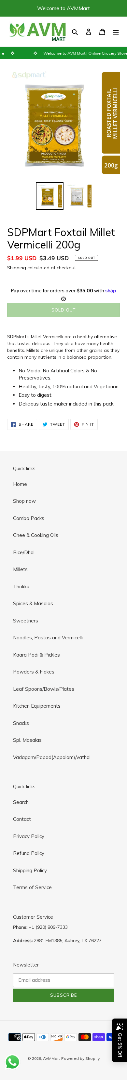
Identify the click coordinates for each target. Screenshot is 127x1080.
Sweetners (25, 621)
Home (20, 484)
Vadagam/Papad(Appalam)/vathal (52, 757)
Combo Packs (28, 518)
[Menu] (116, 32)
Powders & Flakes (33, 672)
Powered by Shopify (80, 1058)
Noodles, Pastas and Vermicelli (48, 637)
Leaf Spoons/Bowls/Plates (43, 689)
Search (21, 802)
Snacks (21, 723)
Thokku (21, 586)
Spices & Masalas (33, 603)
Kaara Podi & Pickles (36, 655)
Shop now (24, 501)
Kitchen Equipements (37, 706)
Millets (20, 569)
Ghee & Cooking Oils (35, 535)
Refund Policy (28, 853)
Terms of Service (32, 887)
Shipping (16, 268)
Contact (22, 819)
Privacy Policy (28, 836)
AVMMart (51, 1058)
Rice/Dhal (24, 552)
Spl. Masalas (27, 740)
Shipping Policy (30, 870)
